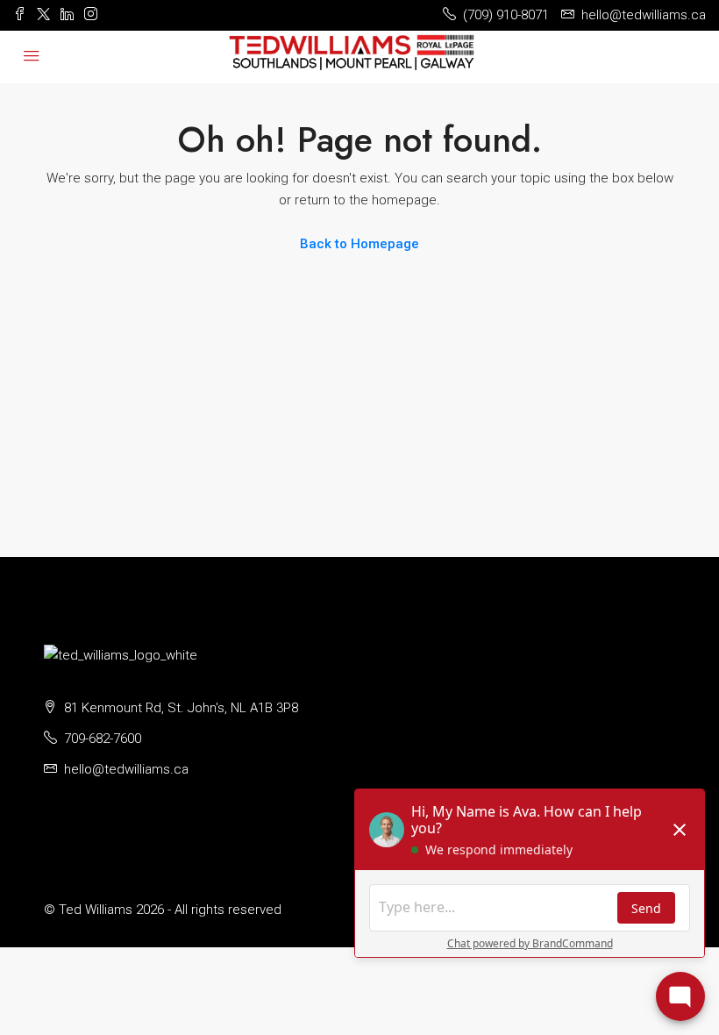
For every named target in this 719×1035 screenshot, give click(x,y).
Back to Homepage (359, 244)
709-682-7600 (102, 738)
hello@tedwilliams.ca (126, 769)
